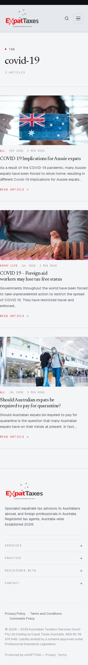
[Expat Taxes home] (22, 18)
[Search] (67, 18)
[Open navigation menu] (78, 18)
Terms (62, 655)
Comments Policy (22, 618)
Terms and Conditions (46, 613)
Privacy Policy (15, 613)
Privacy (50, 655)
